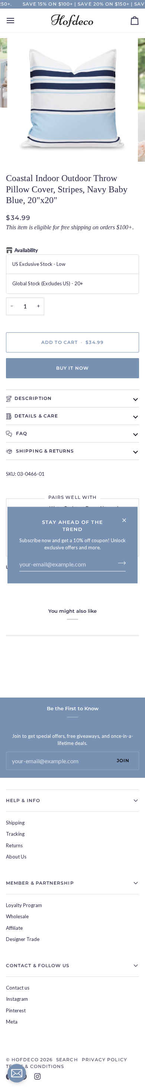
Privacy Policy (104, 1059)
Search (67, 1059)
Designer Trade (22, 939)
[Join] (119, 563)
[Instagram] (37, 1076)
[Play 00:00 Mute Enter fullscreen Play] (72, 100)
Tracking (15, 834)
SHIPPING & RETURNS (44, 451)
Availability (26, 250)
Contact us (17, 988)
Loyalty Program (24, 905)
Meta (11, 1022)
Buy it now (72, 368)
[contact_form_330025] (16, 1073)
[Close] (127, 517)
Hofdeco (25, 1059)
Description (33, 398)
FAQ (20, 433)
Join (123, 760)
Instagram (17, 999)
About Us (16, 857)
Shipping (15, 823)
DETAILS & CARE (36, 416)
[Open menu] (17, 21)
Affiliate (14, 928)
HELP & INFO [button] (23, 800)
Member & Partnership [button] (40, 883)
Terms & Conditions (35, 1066)
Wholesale (17, 916)
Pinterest (16, 1010)
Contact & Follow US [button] (38, 965)
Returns (14, 845)
